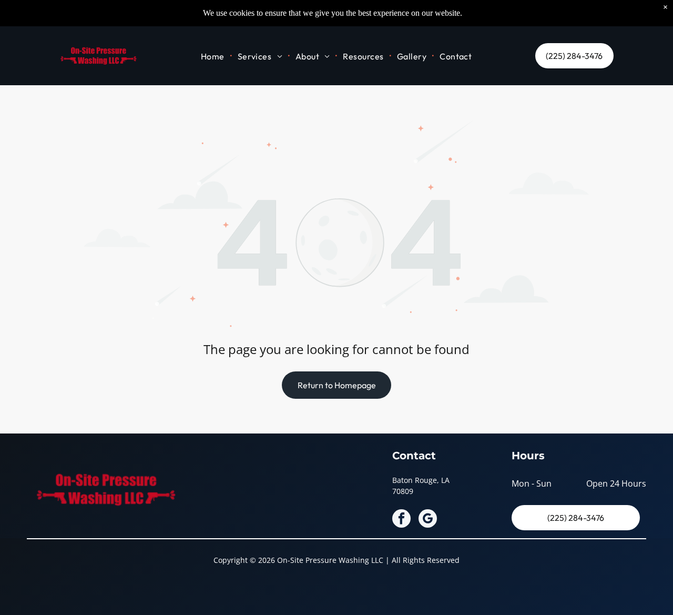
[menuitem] (214, 55)
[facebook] (401, 519)
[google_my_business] (428, 519)
